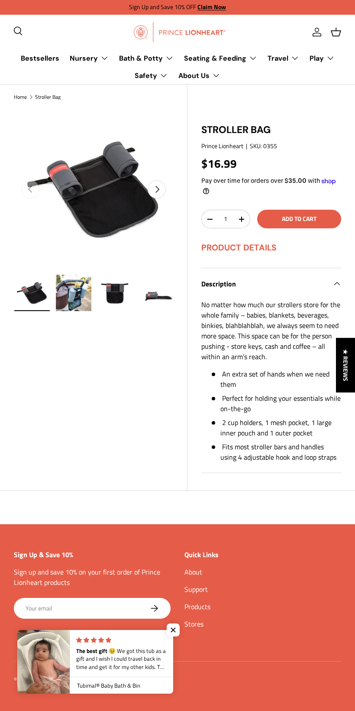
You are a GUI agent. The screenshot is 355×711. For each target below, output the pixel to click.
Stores (193, 624)
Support (196, 589)
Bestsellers (40, 58)
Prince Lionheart (222, 145)
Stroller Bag (48, 97)
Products (197, 606)
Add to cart (299, 218)
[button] (335, 32)
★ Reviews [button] (345, 365)
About (193, 572)
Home (20, 97)
